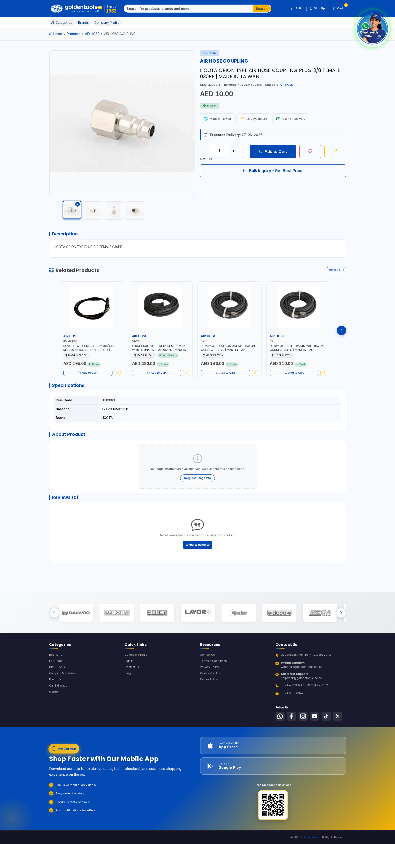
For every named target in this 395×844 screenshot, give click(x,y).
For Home (56, 661)
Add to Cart (275, 151)
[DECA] (279, 613)
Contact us (132, 667)
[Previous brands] (54, 613)
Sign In (129, 661)
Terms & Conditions (213, 661)
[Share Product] (335, 151)
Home (57, 34)
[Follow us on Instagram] (303, 716)
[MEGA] (320, 613)
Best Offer (56, 654)
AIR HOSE (92, 34)
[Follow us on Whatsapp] (280, 716)
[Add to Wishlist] (310, 151)
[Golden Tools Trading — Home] (83, 8)
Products (73, 34)
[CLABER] (157, 613)
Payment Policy (210, 673)
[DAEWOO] (76, 613)
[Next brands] (341, 613)
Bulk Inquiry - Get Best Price (275, 170)
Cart (341, 7)
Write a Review (197, 545)
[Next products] (341, 330)
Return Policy (209, 679)
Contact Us (207, 654)
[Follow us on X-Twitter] (337, 716)
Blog (128, 673)
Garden (54, 691)
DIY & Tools (57, 667)
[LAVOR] (198, 613)
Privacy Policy (209, 667)
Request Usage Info (197, 478)
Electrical (55, 679)
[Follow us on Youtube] (314, 716)
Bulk (299, 8)
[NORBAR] (238, 613)
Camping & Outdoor (62, 673)
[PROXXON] (116, 613)
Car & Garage (58, 685)
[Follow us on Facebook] (291, 716)
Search (262, 9)
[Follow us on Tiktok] (326, 716)
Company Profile (136, 654)
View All (335, 270)
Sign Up (319, 8)
